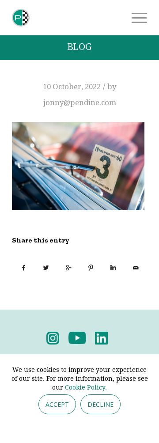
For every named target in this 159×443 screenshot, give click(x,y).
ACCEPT (57, 404)
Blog (79, 47)
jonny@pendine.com (79, 102)
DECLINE (100, 404)
